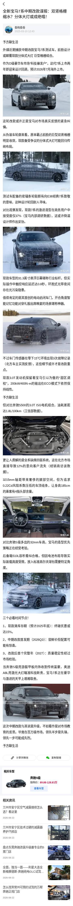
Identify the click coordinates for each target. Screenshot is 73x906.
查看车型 (39, 788)
